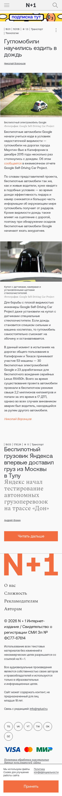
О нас (10, 585)
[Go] (6, 5)
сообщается (13, 163)
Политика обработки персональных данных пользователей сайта (26, 761)
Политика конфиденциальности (46, 771)
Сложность (15, 593)
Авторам (13, 608)
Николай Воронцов (14, 63)
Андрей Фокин (12, 520)
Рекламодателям (21, 601)
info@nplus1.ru (39, 708)
